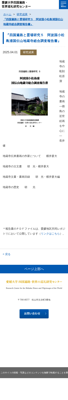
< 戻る (7, 254)
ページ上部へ (34, 269)
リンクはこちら (50, 233)
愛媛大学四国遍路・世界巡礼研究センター (16, 4)
